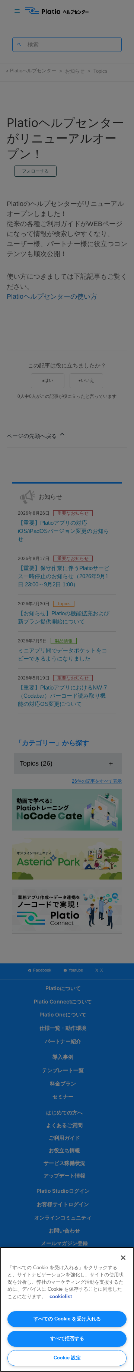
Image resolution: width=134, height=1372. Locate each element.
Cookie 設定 (67, 1357)
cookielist (61, 1296)
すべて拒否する (67, 1338)
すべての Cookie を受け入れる (67, 1319)
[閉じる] (123, 1258)
